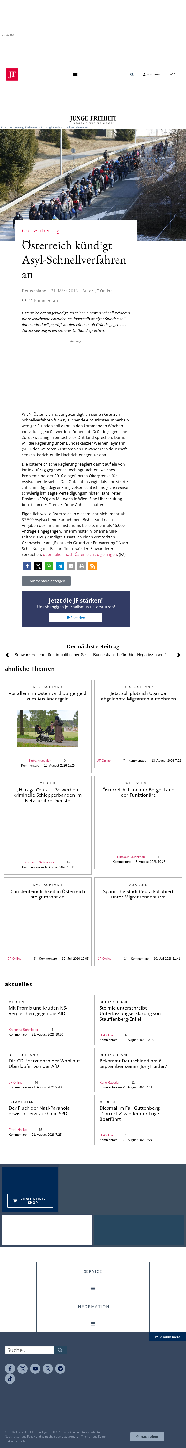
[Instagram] (48, 1369)
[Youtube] (35, 1369)
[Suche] (60, 1350)
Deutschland (34, 290)
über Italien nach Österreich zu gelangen (80, 554)
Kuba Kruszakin (40, 760)
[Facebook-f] (10, 1369)
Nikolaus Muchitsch (131, 857)
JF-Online (104, 760)
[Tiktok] (10, 1379)
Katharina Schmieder (39, 862)
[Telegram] (60, 1369)
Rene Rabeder (109, 1082)
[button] (75, 74)
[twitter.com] (22, 1369)
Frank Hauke (18, 1130)
